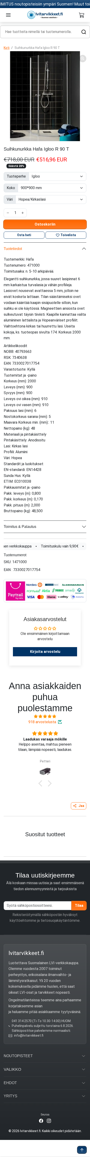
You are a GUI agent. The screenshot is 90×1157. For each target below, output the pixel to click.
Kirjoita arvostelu (45, 651)
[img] (45, 716)
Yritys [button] (10, 1096)
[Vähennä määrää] (8, 212)
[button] (8, 15)
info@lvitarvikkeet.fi (28, 1035)
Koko (11, 188)
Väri (10, 199)
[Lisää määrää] (22, 212)
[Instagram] (49, 1120)
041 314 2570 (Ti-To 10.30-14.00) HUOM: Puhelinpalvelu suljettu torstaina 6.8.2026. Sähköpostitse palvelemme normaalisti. (43, 1025)
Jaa (81, 806)
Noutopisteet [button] (18, 1056)
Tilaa (79, 905)
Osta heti (24, 235)
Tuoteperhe (16, 176)
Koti (6, 48)
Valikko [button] (12, 1069)
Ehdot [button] (10, 1083)
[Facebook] (41, 1120)
